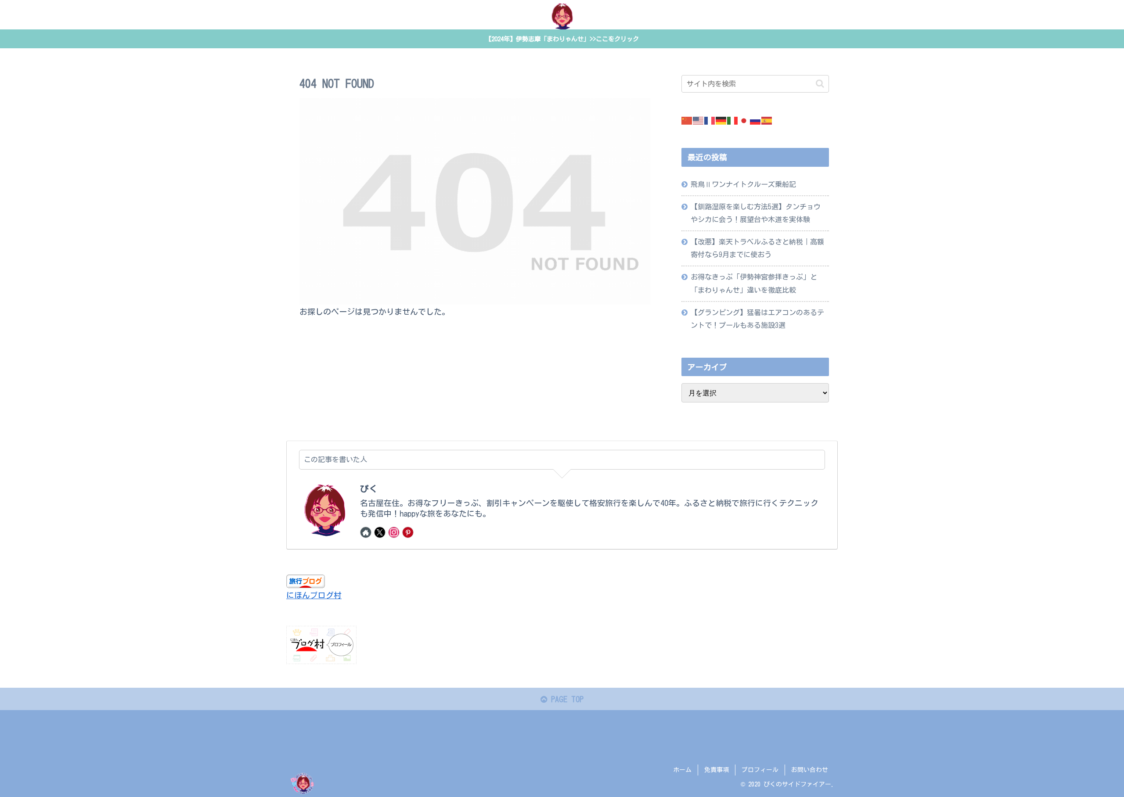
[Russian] (755, 119)
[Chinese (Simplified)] (687, 119)
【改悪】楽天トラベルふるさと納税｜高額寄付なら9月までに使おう (757, 248)
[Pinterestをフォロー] (408, 532)
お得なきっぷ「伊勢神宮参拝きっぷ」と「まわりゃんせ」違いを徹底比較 (754, 283)
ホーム (682, 770)
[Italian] (733, 119)
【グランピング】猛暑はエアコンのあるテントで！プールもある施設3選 (757, 319)
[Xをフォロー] (379, 532)
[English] (698, 119)
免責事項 (716, 770)
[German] (721, 119)
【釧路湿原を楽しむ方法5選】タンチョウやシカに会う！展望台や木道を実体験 (756, 213)
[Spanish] (767, 119)
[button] (820, 84)
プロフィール (760, 770)
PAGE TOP (565, 699)
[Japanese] (744, 119)
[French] (710, 119)
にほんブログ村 (314, 595)
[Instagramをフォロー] (394, 532)
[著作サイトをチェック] (365, 532)
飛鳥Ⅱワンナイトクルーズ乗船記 (743, 184)
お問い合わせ (809, 770)
